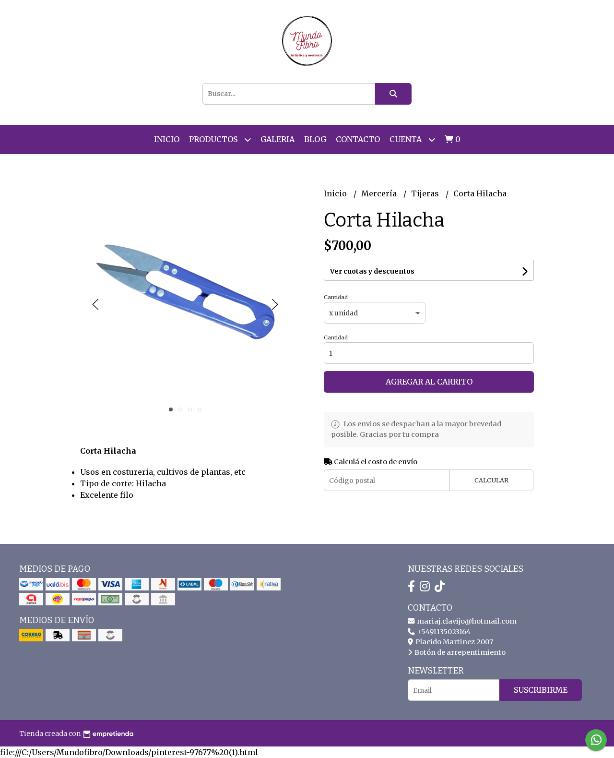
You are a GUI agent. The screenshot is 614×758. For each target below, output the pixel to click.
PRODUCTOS (214, 139)
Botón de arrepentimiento (459, 652)
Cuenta (407, 139)
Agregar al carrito (429, 381)
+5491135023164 (443, 631)
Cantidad (336, 297)
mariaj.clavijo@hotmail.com (466, 621)
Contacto (358, 139)
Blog (315, 139)
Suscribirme (540, 690)
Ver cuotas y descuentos (372, 271)
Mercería (380, 193)
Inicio (166, 139)
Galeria (277, 139)
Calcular (491, 480)
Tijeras (426, 193)
